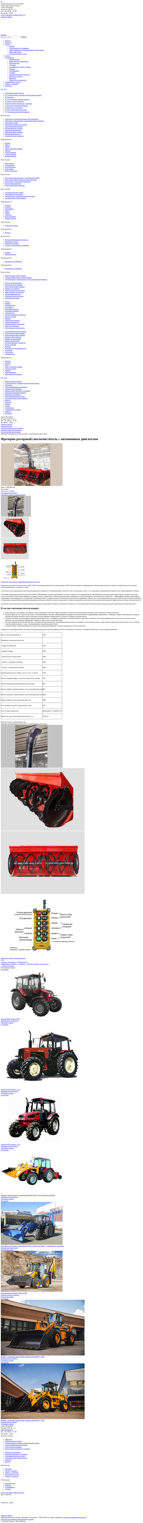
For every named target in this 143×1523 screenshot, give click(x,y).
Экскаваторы (9, 165)
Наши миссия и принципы (18, 61)
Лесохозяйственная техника (15, 1456)
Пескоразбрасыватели (13, 134)
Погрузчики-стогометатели (15, 328)
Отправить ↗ (13, 962)
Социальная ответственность (19, 74)
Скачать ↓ (4, 962)
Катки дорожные (11, 171)
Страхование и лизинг (13, 82)
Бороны (8, 303)
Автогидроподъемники (13, 1447)
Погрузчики (9, 163)
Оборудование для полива (14, 292)
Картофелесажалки (12, 311)
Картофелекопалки (12, 309)
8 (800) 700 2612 (18, 1493)
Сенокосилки (10, 313)
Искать (23, 37)
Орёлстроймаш (10, 372)
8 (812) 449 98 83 (7, 15)
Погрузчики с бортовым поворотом (18, 182)
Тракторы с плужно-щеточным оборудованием (22, 119)
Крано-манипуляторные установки (17, 1449)
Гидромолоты (10, 354)
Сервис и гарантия (11, 1476)
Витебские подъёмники (13, 261)
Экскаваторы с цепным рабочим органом (20, 196)
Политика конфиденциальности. (75, 1517)
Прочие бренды (10, 156)
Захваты (8, 318)
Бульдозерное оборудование (15, 335)
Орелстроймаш (10, 152)
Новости (8, 1485)
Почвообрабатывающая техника (16, 240)
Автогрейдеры (10, 167)
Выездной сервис (15, 52)
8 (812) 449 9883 (6, 1493)
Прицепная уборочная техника (16, 125)
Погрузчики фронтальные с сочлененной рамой (22, 178)
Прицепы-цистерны (12, 298)
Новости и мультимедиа (17, 80)
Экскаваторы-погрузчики (14, 192)
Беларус (8, 143)
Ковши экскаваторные (13, 339)
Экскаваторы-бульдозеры (14, 194)
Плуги (7, 302)
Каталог (10, 426)
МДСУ (7, 145)
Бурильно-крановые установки (16, 1454)
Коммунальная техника (13, 1441)
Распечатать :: (23, 962)
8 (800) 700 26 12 (19, 15)
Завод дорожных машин (13, 149)
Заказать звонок (6, 17)
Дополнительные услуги (18, 54)
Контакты (8, 86)
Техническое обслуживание (19, 48)
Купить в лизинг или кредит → (38, 964)
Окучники (8, 307)
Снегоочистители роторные (15, 290)
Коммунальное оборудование (15, 276)
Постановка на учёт (12, 1474)
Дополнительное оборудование (12, 428)
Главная (3, 426)
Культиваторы (10, 305)
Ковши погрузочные (12, 289)
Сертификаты (14, 71)
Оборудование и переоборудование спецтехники (26, 50)
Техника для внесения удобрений (17, 245)
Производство (14, 63)
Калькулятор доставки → (10, 964)
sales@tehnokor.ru (7, 1430)
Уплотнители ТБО (11, 123)
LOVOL (8, 207)
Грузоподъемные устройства (15, 315)
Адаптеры (8, 350)
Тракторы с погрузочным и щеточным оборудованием (24, 121)
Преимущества (14, 59)
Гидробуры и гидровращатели (15, 348)
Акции (7, 56)
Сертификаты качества (9, 493)
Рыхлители (9, 352)
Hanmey (8, 150)
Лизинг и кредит (11, 1471)
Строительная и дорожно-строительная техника (22, 1443)
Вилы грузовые (10, 317)
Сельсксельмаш (10, 369)
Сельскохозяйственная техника (16, 1445)
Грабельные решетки (12, 320)
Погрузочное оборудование (15, 185)
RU (2, 89)
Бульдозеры (9, 169)
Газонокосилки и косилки (14, 136)
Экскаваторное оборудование (15, 198)
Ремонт (11, 46)
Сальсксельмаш (10, 154)
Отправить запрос (7, 495)
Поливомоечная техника (14, 128)
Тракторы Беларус (11, 225)
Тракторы (8, 1439)
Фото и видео (35, 582)
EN (5, 89)
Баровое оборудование (13, 337)
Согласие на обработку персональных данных (17, 1519)
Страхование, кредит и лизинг (20, 67)
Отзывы (12, 73)
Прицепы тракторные (13, 1452)
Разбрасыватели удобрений (14, 324)
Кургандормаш (10, 216)
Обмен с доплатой (11, 84)
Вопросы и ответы (16, 76)
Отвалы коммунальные (13, 130)
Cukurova (8, 215)
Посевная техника (11, 242)
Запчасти (8, 42)
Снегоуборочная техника (14, 126)
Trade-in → (23, 964)
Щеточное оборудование (14, 132)
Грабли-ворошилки (12, 322)
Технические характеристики (19, 582)
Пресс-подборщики (12, 326)
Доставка (12, 65)
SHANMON (9, 209)
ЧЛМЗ (7, 147)
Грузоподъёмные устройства (15, 343)
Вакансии (12, 78)
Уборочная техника (12, 243)
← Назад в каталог (7, 966)
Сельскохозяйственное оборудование (18, 277)
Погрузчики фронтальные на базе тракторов (21, 180)
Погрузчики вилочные (13, 183)
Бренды (7, 41)
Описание (4, 582)
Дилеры (12, 69)
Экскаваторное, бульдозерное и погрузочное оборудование (26, 279)
